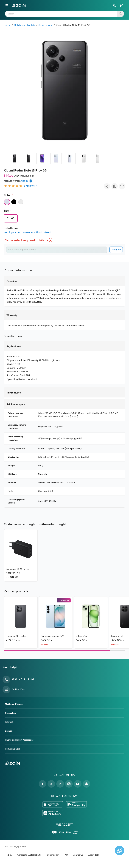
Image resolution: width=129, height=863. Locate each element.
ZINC (10, 855)
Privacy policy (52, 855)
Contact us (78, 855)
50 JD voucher (63, 600)
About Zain (93, 855)
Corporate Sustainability (29, 855)
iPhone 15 (81, 636)
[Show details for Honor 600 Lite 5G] (20, 616)
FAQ (66, 855)
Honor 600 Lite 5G (16, 636)
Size (6, 211)
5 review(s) (30, 186)
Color (7, 195)
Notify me (116, 249)
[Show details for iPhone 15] (91, 616)
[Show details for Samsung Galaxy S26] (56, 616)
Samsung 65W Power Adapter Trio (18, 571)
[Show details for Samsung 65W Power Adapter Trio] (20, 549)
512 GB (10, 218)
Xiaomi (24, 181)
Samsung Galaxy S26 (52, 636)
